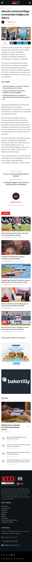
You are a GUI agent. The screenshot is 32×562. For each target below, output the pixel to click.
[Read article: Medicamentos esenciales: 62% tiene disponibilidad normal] (16, 412)
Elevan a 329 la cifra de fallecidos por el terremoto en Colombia (16, 438)
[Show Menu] (2, 2)
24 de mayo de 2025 (9, 24)
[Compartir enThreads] (29, 43)
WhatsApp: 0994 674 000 (10, 541)
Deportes (5, 229)
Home (2, 8)
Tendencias (4, 518)
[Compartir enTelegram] (25, 43)
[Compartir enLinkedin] (18, 43)
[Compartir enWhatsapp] (22, 43)
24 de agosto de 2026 (18, 237)
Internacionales (5, 508)
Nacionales (8, 8)
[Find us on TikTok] (14, 555)
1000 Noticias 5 (7, 237)
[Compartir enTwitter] (15, 43)
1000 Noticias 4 (11, 22)
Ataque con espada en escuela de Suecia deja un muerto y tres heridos (18, 445)
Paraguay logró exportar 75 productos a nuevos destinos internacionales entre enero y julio (16, 97)
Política (3, 514)
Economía (5, 276)
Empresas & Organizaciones (9, 520)
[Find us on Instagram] (6, 555)
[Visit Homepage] (16, 2)
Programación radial (7, 522)
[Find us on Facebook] (1, 555)
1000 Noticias (8, 558)
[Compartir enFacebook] (11, 43)
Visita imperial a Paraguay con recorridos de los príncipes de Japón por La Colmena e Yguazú (19, 460)
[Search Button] (30, 2)
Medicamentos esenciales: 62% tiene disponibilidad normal (10, 427)
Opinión (3, 516)
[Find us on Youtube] (11, 555)
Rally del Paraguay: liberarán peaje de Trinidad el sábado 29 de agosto (18, 453)
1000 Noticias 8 (7, 261)
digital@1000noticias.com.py (11, 545)
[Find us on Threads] (9, 555)
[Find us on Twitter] (4, 555)
